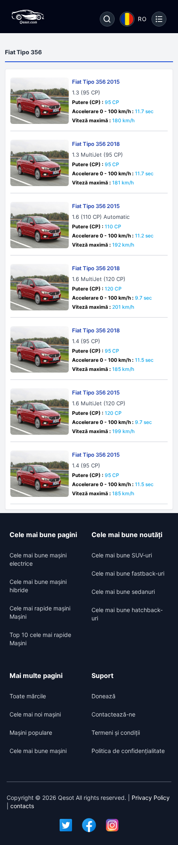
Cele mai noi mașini (35, 714)
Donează (103, 696)
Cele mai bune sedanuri (123, 591)
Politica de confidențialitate (128, 750)
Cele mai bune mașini (38, 750)
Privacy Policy (151, 797)
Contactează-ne (113, 714)
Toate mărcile (28, 696)
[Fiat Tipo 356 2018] (39, 163)
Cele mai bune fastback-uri (127, 573)
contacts (22, 805)
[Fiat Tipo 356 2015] (39, 100)
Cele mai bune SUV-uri (121, 555)
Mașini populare (31, 732)
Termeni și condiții (115, 732)
